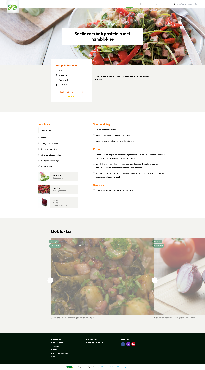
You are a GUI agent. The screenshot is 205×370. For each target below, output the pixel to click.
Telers (154, 4)
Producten (142, 4)
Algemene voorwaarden (131, 367)
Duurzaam (92, 339)
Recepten (129, 4)
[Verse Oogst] (12, 6)
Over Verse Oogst (60, 353)
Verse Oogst (78, 367)
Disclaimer (104, 367)
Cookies (112, 367)
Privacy (119, 367)
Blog (163, 4)
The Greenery (94, 367)
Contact (56, 356)
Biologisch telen (95, 343)
